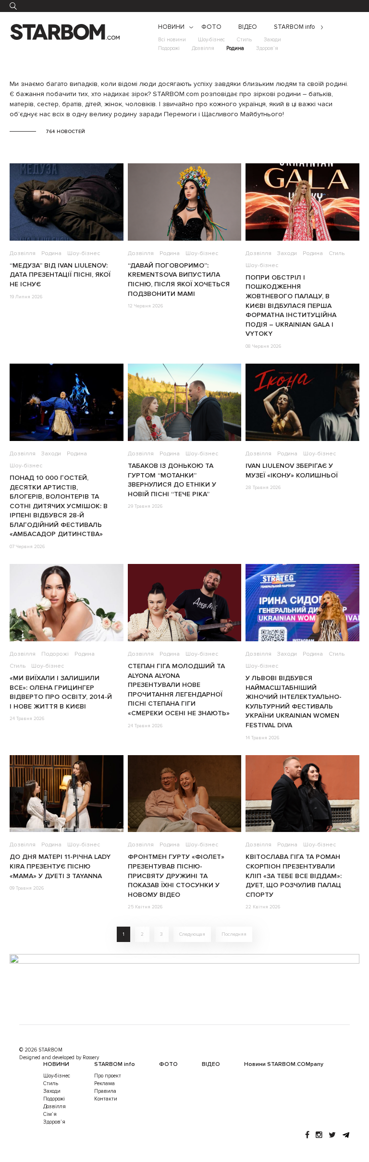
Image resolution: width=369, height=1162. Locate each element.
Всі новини (172, 40)
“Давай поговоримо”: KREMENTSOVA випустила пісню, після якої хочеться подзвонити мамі (179, 279)
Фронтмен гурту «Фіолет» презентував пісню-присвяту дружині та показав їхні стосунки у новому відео (176, 875)
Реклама (104, 1083)
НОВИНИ (171, 27)
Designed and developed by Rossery (59, 1057)
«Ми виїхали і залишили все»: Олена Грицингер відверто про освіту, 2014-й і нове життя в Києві (61, 692)
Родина (235, 48)
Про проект (107, 1076)
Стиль (244, 40)
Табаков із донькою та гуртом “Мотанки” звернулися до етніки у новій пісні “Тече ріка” (172, 480)
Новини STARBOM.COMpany (283, 1064)
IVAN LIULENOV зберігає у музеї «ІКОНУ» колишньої (292, 470)
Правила (105, 1091)
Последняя (233, 934)
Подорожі (169, 48)
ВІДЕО (247, 27)
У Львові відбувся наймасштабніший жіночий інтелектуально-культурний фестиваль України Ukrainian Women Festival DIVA (294, 701)
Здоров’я (267, 48)
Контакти (105, 1099)
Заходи (272, 40)
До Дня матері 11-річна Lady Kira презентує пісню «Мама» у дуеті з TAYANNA (60, 866)
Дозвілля (203, 48)
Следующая (192, 934)
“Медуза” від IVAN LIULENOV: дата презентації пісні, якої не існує (60, 274)
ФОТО (211, 27)
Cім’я (50, 1114)
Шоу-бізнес (211, 40)
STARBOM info (294, 27)
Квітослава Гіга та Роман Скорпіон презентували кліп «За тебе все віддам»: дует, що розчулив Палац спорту (294, 875)
